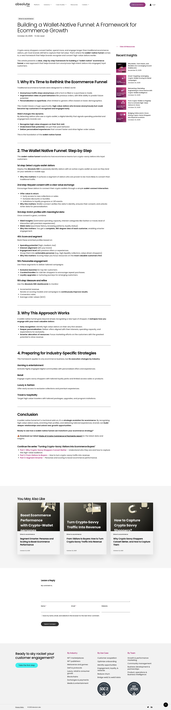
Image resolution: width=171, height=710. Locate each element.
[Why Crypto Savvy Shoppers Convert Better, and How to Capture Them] (132, 528)
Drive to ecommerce (26, 19)
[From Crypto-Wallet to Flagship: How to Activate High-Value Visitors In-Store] (121, 106)
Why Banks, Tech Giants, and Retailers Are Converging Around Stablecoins (139, 66)
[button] (125, 46)
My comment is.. (47, 586)
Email (73, 606)
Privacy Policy (19, 707)
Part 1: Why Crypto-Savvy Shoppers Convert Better (43, 450)
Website (104, 606)
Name (43, 606)
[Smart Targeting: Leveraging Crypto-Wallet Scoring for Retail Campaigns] (121, 81)
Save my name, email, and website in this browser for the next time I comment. (71, 616)
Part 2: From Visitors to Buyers (33, 455)
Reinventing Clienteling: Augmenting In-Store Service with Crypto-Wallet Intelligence (140, 90)
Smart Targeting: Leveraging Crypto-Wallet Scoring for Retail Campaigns (139, 78)
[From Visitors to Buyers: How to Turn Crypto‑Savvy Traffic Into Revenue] (85, 528)
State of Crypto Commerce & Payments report (60, 436)
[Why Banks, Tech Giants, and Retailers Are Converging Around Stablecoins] (121, 69)
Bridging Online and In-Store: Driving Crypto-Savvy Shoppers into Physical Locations (139, 115)
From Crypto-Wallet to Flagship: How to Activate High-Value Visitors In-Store (139, 103)
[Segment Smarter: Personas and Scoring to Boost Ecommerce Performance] (38, 528)
